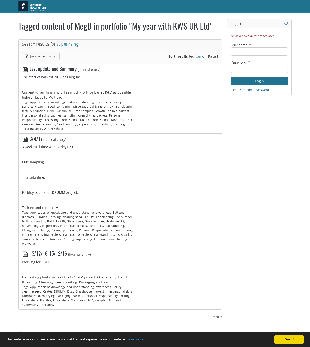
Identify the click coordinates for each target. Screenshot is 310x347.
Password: (240, 62)
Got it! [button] (289, 339)
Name (199, 56)
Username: (241, 45)
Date (212, 56)
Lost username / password (250, 90)
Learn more (135, 339)
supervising (67, 44)
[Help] (286, 23)
